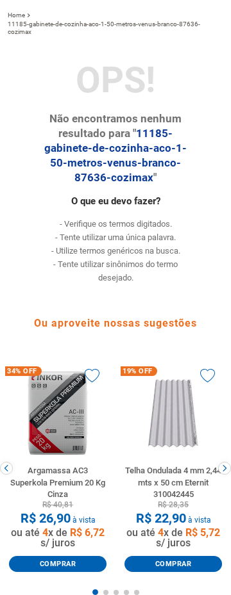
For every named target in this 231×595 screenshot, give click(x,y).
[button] (95, 592)
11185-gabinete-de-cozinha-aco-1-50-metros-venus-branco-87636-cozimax (104, 27)
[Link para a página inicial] (16, 15)
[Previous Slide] (6, 468)
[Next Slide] (224, 468)
